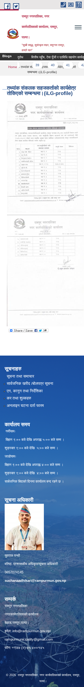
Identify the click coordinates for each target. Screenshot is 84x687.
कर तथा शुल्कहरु (19, 398)
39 (31, 65)
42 (76, 65)
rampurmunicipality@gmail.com (29, 639)
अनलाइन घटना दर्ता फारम (25, 405)
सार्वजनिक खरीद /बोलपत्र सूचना (30, 383)
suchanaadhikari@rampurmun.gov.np (35, 580)
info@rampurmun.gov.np (31, 631)
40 (46, 65)
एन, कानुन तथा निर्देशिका (25, 391)
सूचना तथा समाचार (20, 376)
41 (61, 65)
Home (12, 67)
